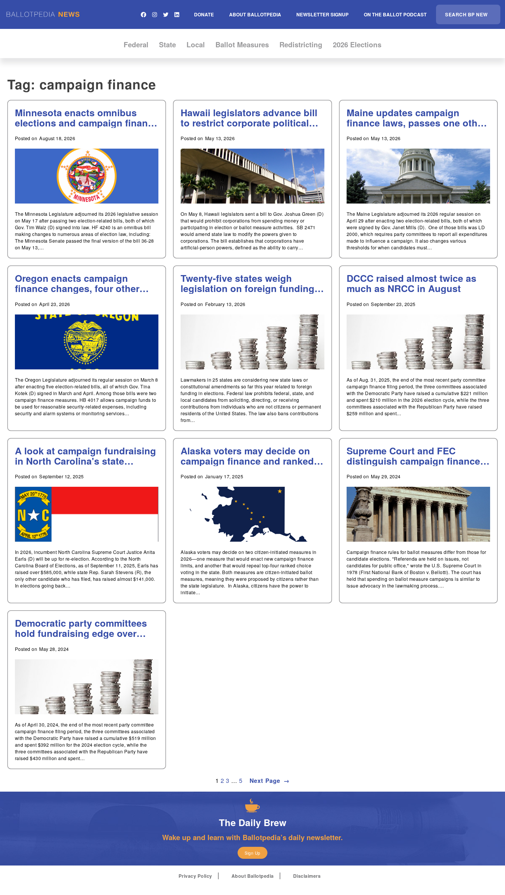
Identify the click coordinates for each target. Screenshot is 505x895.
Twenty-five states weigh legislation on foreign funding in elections (247, 283)
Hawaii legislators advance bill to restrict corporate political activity (249, 117)
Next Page (270, 780)
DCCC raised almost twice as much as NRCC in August (411, 283)
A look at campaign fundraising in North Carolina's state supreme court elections (85, 456)
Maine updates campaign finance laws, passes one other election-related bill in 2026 (416, 117)
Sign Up (252, 853)
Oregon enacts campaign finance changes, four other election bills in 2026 (77, 283)
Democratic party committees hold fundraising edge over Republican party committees (81, 628)
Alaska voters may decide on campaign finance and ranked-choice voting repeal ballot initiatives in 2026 (249, 456)
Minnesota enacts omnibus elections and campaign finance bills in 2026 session (86, 117)
